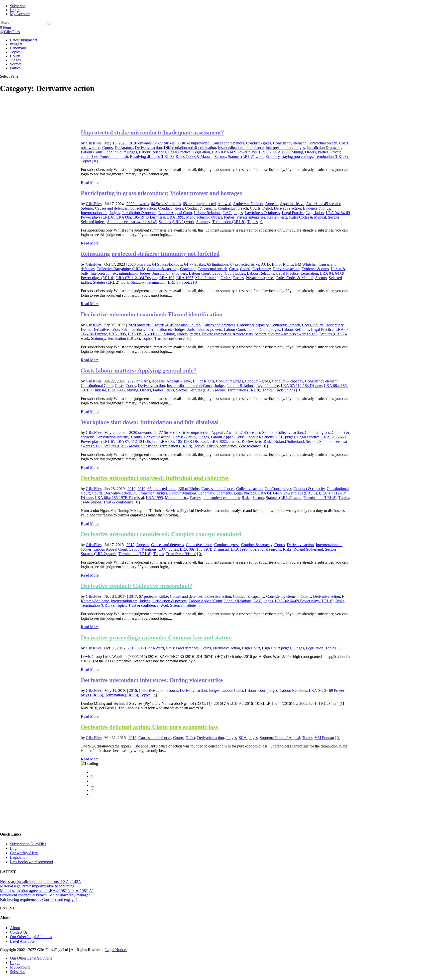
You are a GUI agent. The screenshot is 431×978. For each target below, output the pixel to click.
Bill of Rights (282, 264)
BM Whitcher (306, 264)
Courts (15, 56)
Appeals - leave (292, 204)
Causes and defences (228, 143)
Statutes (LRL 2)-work (246, 156)
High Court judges (276, 648)
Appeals (271, 204)
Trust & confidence (169, 338)
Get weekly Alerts (24, 853)
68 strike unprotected (193, 143)
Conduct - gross (258, 143)
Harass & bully (184, 437)
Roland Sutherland (289, 441)
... (92, 781)
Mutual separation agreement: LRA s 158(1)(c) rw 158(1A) (46, 890)
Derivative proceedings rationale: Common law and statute (156, 637)
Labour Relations (152, 152)
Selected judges (93, 222)
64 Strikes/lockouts (166, 204)
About (15, 928)
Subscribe (17, 6)
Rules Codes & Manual (194, 156)
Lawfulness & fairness (262, 213)
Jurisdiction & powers (324, 147)
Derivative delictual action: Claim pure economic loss (149, 727)
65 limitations (217, 264)
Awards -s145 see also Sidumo (176, 325)
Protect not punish (114, 156)
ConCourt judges (229, 381)
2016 (131, 648)
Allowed (224, 204)
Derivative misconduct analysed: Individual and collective (155, 478)
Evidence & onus (316, 208)
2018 (130, 545)
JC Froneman (143, 493)
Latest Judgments (23, 40)
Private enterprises (250, 217)
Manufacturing (197, 217)
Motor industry (176, 497)
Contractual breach (322, 143)
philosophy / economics (221, 497)
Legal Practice (179, 152)
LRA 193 (166, 278)
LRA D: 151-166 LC (144, 334)
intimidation (128, 273)
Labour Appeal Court (175, 213)
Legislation (201, 152)
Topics (15, 52)
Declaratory (124, 147)
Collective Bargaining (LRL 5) (121, 269)
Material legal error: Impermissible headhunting (37, 886)
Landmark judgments (215, 493)
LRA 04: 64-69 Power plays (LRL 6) (241, 152)
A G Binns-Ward (150, 648)
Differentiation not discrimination (190, 147)
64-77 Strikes (164, 143)
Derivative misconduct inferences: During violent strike (152, 680)
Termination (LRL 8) (331, 156)
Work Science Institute (178, 605)
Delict (267, 208)
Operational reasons (265, 549)
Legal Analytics (22, 941)
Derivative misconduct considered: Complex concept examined (161, 534)
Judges (15, 60)
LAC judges (233, 213)
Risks (169, 390)
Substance (149, 446)
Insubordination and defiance (241, 147)
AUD (265, 264)
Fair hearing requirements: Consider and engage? (38, 899)
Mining (297, 152)
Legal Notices (116, 950)
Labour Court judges (120, 152)
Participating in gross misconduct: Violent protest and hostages (161, 193)
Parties (15, 68)
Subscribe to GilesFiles (28, 844)
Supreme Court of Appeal (280, 737)
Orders (310, 152)
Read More (90, 182)
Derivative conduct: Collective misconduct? (136, 586)
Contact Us (19, 932)
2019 (131, 489)
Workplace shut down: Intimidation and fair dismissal (150, 422)
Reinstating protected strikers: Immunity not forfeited (150, 253)
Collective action (143, 208)
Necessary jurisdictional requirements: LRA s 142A (40, 881)
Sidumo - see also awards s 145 (132, 222)
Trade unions (285, 390)
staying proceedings (297, 156)
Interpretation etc (279, 147)
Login (14, 10)
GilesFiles (94, 143)
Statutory (273, 156)
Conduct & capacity (200, 208)
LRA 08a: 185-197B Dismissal (140, 217)
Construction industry (112, 437)
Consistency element (289, 143)
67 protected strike (244, 264)
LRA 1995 (281, 152)
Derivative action (148, 147)
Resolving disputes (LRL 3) (152, 156)
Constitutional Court (97, 385)
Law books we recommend (31, 862)
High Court (251, 648)
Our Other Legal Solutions (31, 937)
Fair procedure (132, 329)
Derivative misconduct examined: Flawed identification (151, 314)
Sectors (15, 64)
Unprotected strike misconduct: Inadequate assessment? (152, 132)
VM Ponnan (324, 737)
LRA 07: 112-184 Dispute (136, 278)
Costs (233, 269)
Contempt (188, 269)
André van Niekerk (248, 204)
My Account (20, 14)
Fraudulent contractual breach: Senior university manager (45, 895)
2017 (133, 596)
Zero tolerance (250, 446)
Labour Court (91, 152)
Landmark (18, 48)
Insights (16, 44)
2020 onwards (140, 143)
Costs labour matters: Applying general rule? (139, 370)
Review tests (277, 217)
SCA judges (248, 737)
